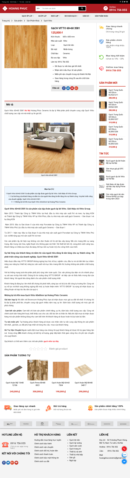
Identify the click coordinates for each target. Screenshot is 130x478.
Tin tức (21, 2)
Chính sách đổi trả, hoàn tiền (46, 451)
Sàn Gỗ (86, 16)
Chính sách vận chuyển (43, 447)
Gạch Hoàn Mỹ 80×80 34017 (84, 384)
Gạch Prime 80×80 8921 (37, 384)
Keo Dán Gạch (71, 16)
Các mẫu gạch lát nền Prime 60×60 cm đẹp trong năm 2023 (115, 196)
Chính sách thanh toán (43, 454)
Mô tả (9, 104)
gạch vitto (48, 341)
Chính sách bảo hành (43, 444)
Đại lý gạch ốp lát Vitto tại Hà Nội (115, 178)
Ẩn (53, 189)
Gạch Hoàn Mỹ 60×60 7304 (61, 384)
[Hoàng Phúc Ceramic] (17, 8)
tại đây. (56, 341)
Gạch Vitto (48, 21)
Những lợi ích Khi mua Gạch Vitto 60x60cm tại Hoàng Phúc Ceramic (38, 202)
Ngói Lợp (55, 16)
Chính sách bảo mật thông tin (46, 458)
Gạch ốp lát (27, 16)
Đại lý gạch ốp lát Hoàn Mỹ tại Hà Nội (115, 162)
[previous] (4, 377)
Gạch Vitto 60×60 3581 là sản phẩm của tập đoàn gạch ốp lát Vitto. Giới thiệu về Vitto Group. (41, 193)
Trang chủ (5, 2)
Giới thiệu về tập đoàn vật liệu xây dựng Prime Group (115, 186)
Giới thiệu (13, 2)
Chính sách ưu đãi (41, 461)
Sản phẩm (18, 21)
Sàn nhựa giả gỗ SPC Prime (114, 170)
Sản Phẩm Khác (101, 16)
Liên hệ (27, 2)
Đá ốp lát (42, 16)
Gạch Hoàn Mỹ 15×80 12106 (15, 384)
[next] (94, 377)
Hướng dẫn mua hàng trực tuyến (47, 440)
